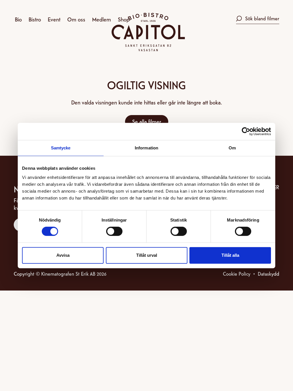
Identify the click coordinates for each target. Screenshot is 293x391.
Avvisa (63, 255)
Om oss (76, 19)
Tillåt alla (230, 255)
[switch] (114, 231)
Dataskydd (268, 273)
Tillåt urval (146, 255)
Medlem (101, 19)
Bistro (35, 19)
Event (54, 19)
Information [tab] (146, 147)
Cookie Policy (236, 273)
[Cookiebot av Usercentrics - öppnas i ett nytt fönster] (246, 131)
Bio (18, 19)
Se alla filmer (146, 121)
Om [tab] (232, 147)
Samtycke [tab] (61, 147)
